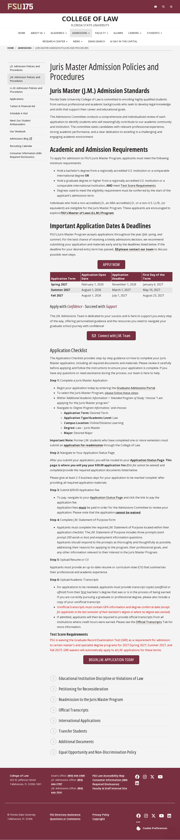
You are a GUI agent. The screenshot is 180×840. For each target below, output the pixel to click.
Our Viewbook (17, 131)
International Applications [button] (80, 720)
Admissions (80, 33)
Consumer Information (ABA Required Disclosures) (26, 155)
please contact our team (136, 249)
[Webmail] (155, 7)
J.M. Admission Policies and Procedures (25, 79)
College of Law (90, 18)
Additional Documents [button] (76, 741)
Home (21, 33)
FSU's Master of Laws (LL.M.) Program (87, 213)
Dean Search (96, 41)
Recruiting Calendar (21, 146)
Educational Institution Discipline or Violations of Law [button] (101, 678)
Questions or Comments (65, 819)
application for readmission (83, 445)
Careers (134, 33)
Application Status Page (147, 460)
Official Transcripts (149, 622)
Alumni (118, 33)
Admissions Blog (19, 138)
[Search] (163, 7)
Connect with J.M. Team (114, 335)
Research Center (54, 41)
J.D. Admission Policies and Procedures (25, 68)
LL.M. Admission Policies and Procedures (26, 89)
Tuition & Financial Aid (22, 106)
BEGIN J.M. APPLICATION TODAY (111, 659)
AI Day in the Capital (123, 41)
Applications (17, 99)
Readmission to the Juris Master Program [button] (91, 699)
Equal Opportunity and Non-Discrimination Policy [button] (97, 752)
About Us (37, 33)
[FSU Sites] (171, 7)
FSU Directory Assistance (65, 814)
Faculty (100, 33)
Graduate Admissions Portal (136, 388)
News (77, 41)
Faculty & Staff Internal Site (109, 788)
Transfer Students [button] (73, 731)
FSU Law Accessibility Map (108, 775)
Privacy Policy (100, 814)
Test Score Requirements (138, 185)
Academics (58, 33)
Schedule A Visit (19, 113)
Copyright (98, 819)
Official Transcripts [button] (73, 710)
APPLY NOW (111, 264)
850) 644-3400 (76, 775)
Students (153, 33)
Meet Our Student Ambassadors (20, 122)
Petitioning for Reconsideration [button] (83, 689)
